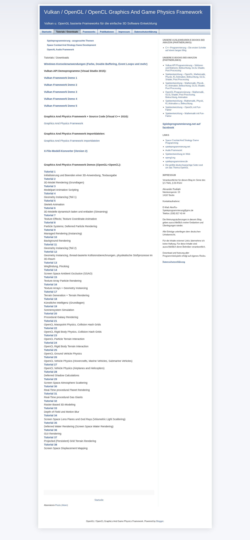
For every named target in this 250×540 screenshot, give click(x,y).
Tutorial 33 (50, 408)
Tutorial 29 (50, 379)
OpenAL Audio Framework (60, 49)
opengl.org (170, 157)
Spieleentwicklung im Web (177, 154)
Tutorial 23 (50, 335)
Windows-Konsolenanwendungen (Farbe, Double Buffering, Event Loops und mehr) (95, 64)
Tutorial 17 (50, 291)
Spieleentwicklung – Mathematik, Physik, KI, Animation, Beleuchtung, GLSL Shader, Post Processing (185, 85)
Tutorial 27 (50, 364)
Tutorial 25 (50, 350)
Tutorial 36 (50, 430)
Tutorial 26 (50, 357)
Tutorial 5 (50, 200)
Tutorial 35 (50, 422)
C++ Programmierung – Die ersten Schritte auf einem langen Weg (185, 48)
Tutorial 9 (50, 229)
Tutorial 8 (50, 222)
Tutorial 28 (50, 371)
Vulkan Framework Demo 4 (60, 98)
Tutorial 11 (50, 244)
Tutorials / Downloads (67, 31)
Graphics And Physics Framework (63, 123)
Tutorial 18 (50, 299)
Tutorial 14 (50, 269)
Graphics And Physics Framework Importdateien (72, 140)
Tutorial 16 (50, 284)
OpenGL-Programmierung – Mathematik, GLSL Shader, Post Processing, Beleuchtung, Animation (184, 94)
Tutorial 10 (50, 237)
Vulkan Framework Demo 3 (60, 91)
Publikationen (107, 31)
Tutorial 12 (50, 251)
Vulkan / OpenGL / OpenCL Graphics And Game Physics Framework (123, 12)
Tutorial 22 (50, 328)
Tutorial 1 (50, 171)
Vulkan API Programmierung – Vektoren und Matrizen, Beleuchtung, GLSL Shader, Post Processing (185, 68)
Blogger (159, 521)
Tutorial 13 (50, 262)
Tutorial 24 (50, 342)
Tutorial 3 (50, 186)
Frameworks (89, 31)
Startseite (47, 31)
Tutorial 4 (50, 193)
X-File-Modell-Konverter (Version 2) (65, 151)
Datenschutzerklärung (145, 31)
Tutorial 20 (50, 313)
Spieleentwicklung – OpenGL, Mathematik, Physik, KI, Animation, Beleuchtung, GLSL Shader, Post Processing (185, 77)
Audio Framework (173, 150)
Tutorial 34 (50, 415)
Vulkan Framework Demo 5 (60, 105)
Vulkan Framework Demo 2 (60, 84)
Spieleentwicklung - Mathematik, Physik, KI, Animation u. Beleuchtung (184, 102)
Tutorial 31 (50, 393)
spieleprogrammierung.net (177, 146)
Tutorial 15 (50, 277)
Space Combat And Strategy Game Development (71, 45)
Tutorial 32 (50, 401)
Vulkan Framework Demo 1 (60, 77)
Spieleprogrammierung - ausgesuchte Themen (70, 40)
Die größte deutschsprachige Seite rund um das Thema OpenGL (184, 166)
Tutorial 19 (50, 306)
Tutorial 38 (50, 444)
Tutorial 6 (50, 208)
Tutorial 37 (50, 437)
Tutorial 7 (50, 215)
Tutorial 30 (50, 386)
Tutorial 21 (50, 320)
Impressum (124, 31)
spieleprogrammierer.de (176, 161)
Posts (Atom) (61, 505)
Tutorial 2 (50, 178)
